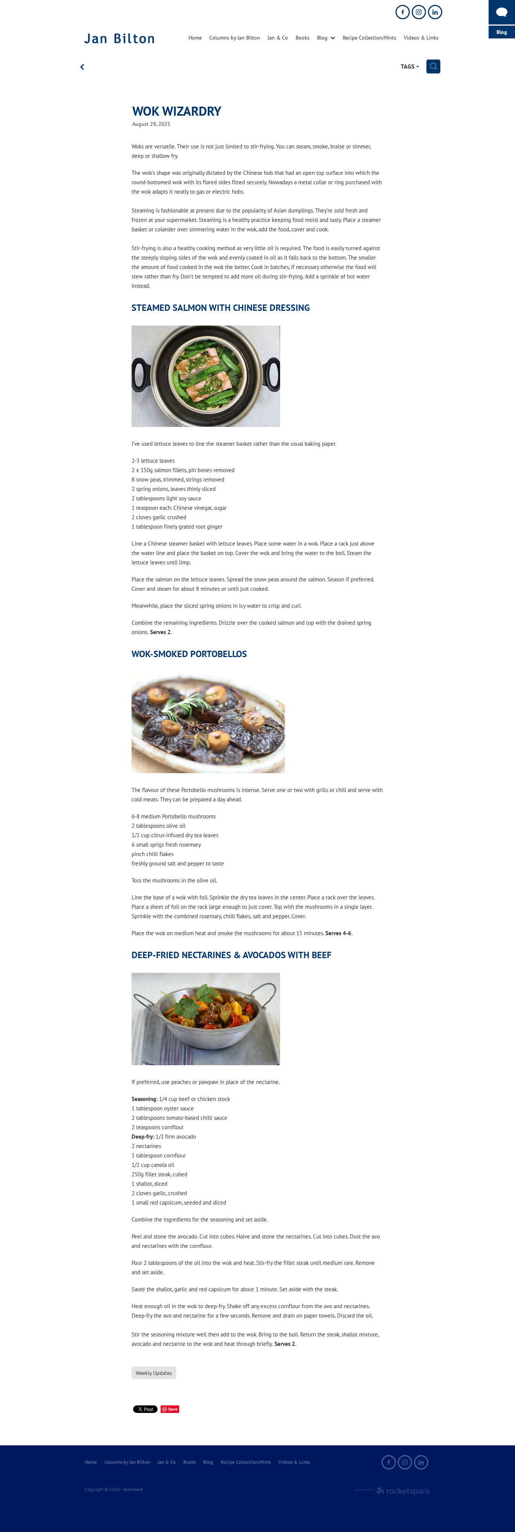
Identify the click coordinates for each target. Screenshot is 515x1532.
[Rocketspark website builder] (392, 1492)
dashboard (133, 1489)
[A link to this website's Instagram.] (419, 12)
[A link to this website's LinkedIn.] (435, 12)
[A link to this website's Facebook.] (402, 12)
